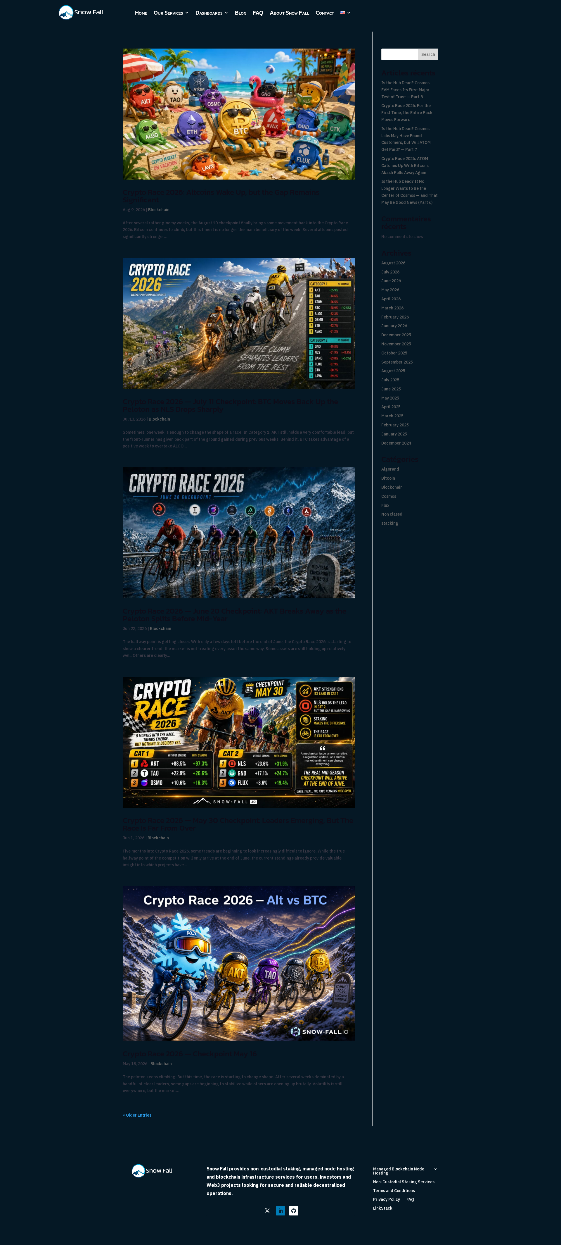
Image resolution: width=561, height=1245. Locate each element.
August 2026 (393, 263)
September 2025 (397, 362)
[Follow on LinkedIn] (280, 1210)
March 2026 (392, 308)
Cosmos (388, 496)
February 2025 (395, 425)
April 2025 (391, 406)
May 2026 (390, 289)
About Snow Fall (289, 12)
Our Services (168, 12)
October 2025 (394, 353)
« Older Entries (137, 1115)
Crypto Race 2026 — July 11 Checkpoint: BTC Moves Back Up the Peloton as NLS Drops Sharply (230, 405)
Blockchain (158, 209)
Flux (385, 505)
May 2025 (390, 398)
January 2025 (394, 434)
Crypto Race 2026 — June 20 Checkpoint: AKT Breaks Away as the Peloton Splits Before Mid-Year (234, 614)
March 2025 (392, 416)
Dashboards (209, 12)
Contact (325, 12)
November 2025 (396, 344)
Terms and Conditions (394, 1191)
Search (428, 54)
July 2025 (390, 380)
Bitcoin (388, 478)
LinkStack (382, 1208)
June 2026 (391, 280)
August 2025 (393, 370)
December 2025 (396, 334)
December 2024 (396, 443)
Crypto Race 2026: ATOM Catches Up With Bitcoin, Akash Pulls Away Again (405, 165)
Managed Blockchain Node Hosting (398, 1171)
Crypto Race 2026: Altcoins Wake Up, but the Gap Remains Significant (221, 195)
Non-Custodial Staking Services (403, 1182)
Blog (240, 12)
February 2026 (395, 317)
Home (141, 12)
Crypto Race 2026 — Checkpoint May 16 (190, 1053)
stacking (389, 523)
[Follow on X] (267, 1210)
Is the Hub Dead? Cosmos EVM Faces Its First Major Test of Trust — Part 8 (405, 89)
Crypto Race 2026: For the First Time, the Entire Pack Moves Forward (406, 112)
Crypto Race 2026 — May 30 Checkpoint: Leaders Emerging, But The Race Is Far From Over (238, 824)
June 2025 (391, 389)
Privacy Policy (386, 1199)
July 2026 (390, 272)
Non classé (391, 514)
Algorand (390, 469)
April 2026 (391, 299)
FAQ (258, 12)
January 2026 (394, 325)
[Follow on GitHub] (293, 1210)
